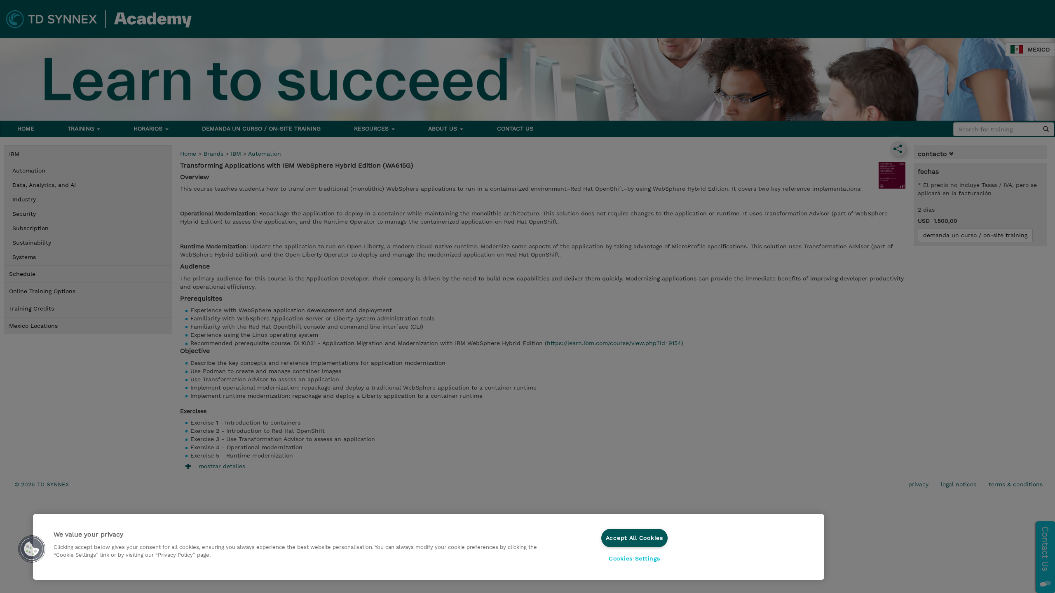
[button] (32, 549)
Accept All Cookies (634, 538)
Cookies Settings (634, 558)
